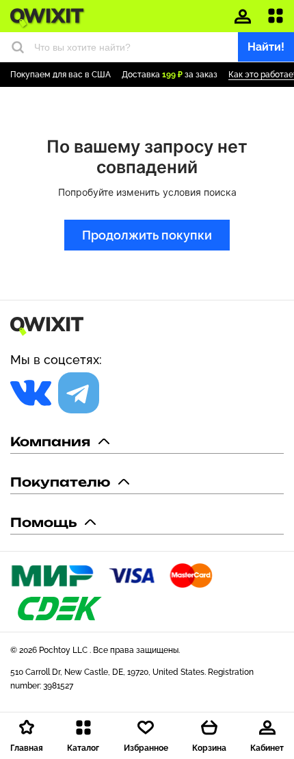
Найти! (266, 46)
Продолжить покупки (147, 235)
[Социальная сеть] (30, 392)
